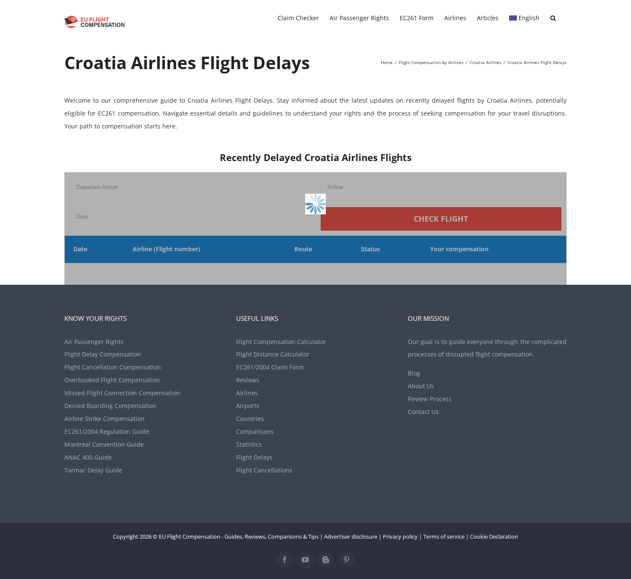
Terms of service (443, 536)
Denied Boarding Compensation (110, 406)
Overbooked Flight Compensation (112, 380)
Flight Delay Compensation (102, 354)
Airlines (247, 393)
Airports (247, 406)
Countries (250, 418)
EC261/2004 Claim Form (270, 367)
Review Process (430, 399)
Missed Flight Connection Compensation (122, 393)
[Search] (553, 18)
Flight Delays (254, 457)
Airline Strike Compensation (104, 418)
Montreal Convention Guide (104, 444)
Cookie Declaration (494, 536)
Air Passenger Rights (94, 342)
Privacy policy (400, 536)
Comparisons (255, 431)
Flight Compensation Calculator (281, 342)
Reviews (247, 380)
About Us (421, 386)
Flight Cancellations (264, 470)
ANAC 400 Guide (88, 457)
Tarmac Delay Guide (93, 470)
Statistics (249, 444)
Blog (414, 373)
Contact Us (423, 412)
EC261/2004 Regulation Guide (106, 431)
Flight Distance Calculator (272, 354)
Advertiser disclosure (350, 536)
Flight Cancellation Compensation (112, 367)
